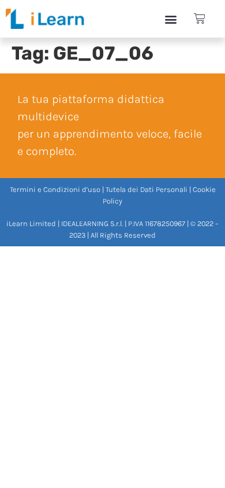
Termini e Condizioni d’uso (55, 189)
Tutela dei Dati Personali (146, 189)
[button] (170, 18)
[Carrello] (199, 19)
